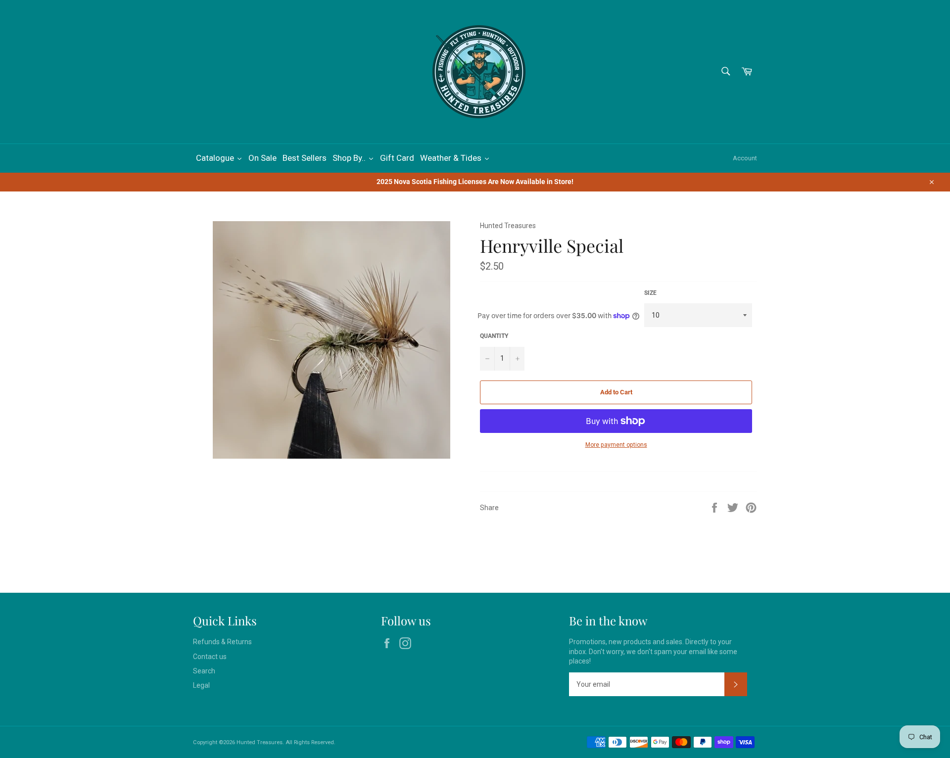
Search (204, 671)
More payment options (616, 444)
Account (745, 158)
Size (650, 292)
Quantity (494, 335)
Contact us (210, 657)
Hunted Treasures (260, 742)
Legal (201, 685)
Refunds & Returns (222, 642)
